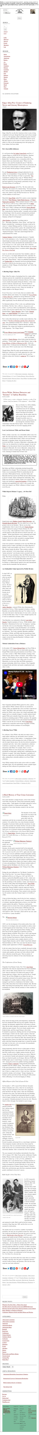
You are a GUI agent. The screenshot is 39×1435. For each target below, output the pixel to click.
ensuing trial (8, 1104)
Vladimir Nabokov (7, 237)
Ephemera (4, 1344)
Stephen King (8, 261)
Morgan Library (16, 378)
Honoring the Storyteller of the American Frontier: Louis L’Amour (19, 1308)
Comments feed (6, 1400)
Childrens (6, 66)
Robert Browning (27, 521)
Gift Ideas (4, 1348)
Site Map (30, 1412)
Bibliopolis (34, 1418)
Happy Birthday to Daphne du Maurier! (12, 1310)
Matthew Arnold (17, 521)
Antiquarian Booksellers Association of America (15, 1374)
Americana (6, 58)
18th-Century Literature (21, 1275)
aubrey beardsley (10, 781)
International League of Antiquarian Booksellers (15, 1378)
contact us (23, 356)
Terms (29, 1408)
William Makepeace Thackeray (10, 867)
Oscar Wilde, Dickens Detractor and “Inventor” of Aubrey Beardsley (16, 393)
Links (5, 37)
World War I (5, 1359)
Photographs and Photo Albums (10, 1354)
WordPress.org (6, 1402)
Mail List (6, 39)
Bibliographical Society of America (12, 1382)
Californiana (5, 1333)
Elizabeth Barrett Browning (9, 523)
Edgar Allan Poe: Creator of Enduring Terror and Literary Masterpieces (16, 103)
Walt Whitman (13, 200)
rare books (18, 1280)
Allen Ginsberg (6, 220)
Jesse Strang (30, 967)
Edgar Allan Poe (30, 376)
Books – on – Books (6, 62)
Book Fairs (5, 1331)
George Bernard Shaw (19, 648)
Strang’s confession (13, 1063)
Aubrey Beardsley (16, 311)
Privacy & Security (32, 1410)
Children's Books (6, 1337)
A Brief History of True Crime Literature (18, 794)
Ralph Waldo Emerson (23, 200)
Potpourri (6, 83)
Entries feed (5, 1398)
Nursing (6, 77)
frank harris (33, 781)
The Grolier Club (7, 1387)
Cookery (4, 1342)
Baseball (4, 1329)
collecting (26, 781)
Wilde (4, 446)
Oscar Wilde (12, 198)
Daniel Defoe (11, 833)
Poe (32, 176)
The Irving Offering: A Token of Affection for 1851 (19, 342)
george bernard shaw (7, 783)
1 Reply (4, 107)
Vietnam (6, 88)
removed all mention (20, 481)
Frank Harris (29, 721)
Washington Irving (12, 172)
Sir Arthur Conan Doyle (19, 153)
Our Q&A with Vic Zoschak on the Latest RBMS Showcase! (17, 1306)
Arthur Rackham (13, 313)
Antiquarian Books (7, 1325)
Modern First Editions (6, 73)
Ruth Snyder (25, 1280)
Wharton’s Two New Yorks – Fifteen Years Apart (14, 1305)
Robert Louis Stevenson (8, 187)
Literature (6, 69)
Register (4, 1394)
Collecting (30, 778)
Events (4, 1346)
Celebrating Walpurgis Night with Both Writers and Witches (17, 1312)
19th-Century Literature (21, 374)
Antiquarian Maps (7, 1327)
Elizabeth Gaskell (29, 333)
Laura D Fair (5, 1280)
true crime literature (12, 1282)
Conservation (5, 1340)
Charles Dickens (13, 339)
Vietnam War (5, 1358)
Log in (4, 1396)
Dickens (6, 68)
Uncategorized (6, 1356)
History (4, 1350)
